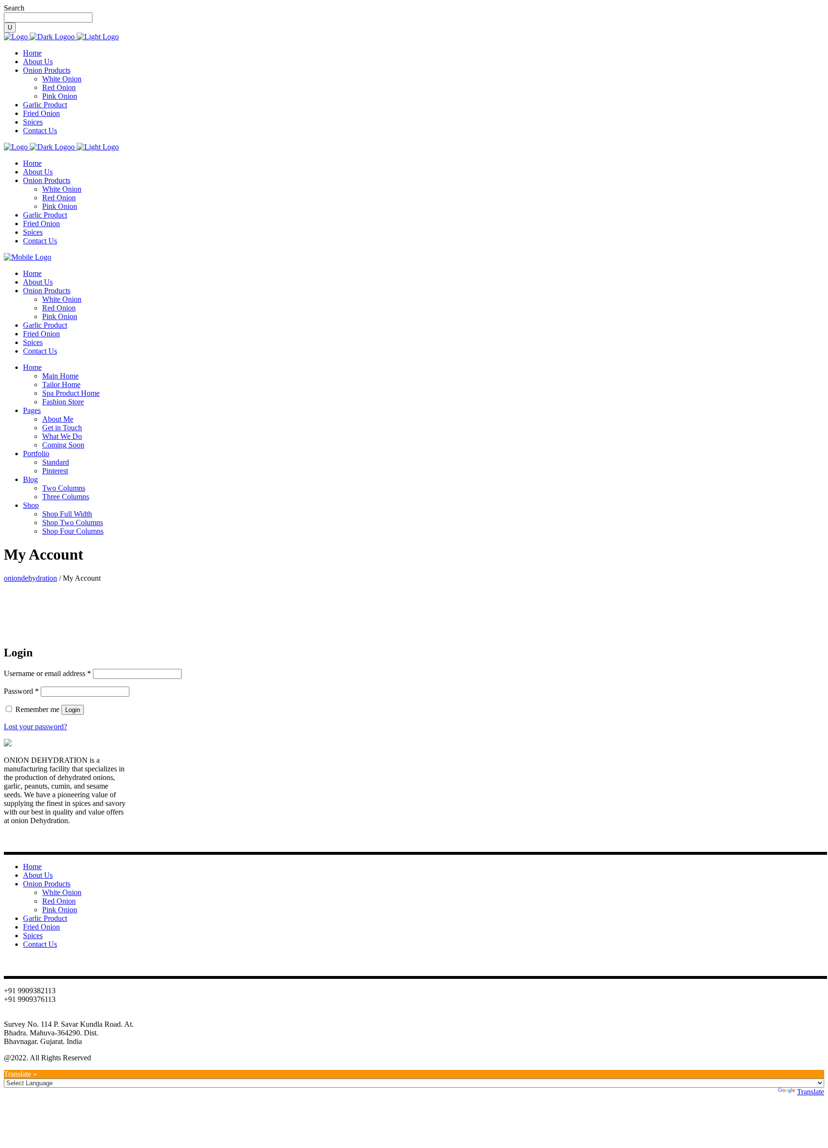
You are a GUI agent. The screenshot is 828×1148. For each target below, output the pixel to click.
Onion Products (46, 884)
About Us (38, 875)
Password (21, 691)
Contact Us (40, 944)
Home (32, 866)
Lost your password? (35, 727)
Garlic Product (45, 918)
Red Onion (59, 901)
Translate (810, 1092)
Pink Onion (59, 910)
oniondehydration (30, 578)
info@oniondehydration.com (47, 1015)
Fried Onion (41, 927)
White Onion (61, 892)
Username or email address (47, 673)
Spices (33, 935)
